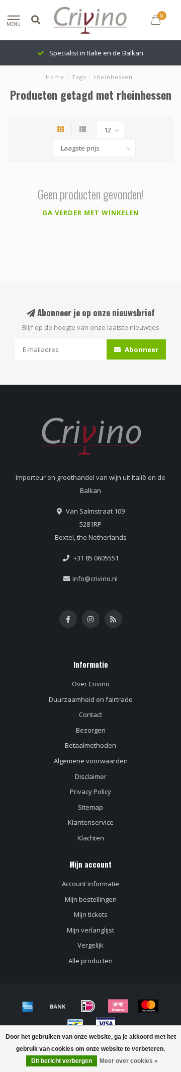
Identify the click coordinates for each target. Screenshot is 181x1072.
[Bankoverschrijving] (57, 1006)
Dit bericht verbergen (61, 1060)
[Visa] (105, 1023)
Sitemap (90, 807)
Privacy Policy (90, 791)
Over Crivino (91, 683)
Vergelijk (90, 945)
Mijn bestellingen (91, 899)
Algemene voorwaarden (91, 760)
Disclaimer (91, 776)
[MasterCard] (148, 1006)
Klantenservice (91, 822)
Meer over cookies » (129, 1060)
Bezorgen (91, 730)
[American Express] (27, 1006)
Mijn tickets (91, 914)
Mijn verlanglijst (90, 930)
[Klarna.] (118, 1006)
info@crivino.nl (95, 578)
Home (55, 77)
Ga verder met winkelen (90, 212)
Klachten (90, 837)
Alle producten (90, 960)
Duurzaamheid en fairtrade (91, 699)
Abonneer (140, 349)
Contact (90, 714)
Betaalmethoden (90, 745)
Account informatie (90, 883)
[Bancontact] (75, 1023)
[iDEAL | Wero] (88, 1006)
